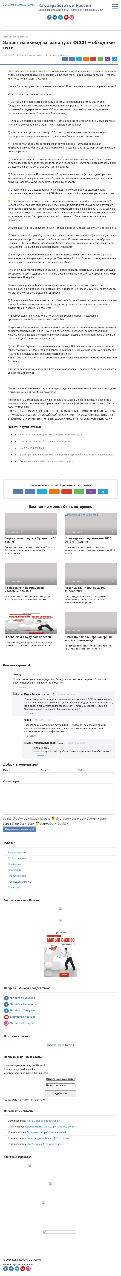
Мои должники (17, 858)
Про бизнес (14, 864)
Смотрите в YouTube (22, 1016)
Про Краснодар (17, 875)
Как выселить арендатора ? (43, 1120)
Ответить (21, 687)
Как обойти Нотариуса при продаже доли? (50, 1126)
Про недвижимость (19, 881)
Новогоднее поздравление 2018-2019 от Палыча (88, 539)
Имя (6, 770)
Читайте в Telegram (22, 1010)
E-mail (45, 770)
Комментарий (11, 781)
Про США (13, 887)
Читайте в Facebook (22, 997)
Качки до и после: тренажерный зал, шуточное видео (88, 638)
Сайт (81, 770)
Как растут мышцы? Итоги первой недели (45, 441)
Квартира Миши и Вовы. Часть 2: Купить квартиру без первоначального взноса (67, 454)
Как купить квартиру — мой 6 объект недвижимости (51, 434)
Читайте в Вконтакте (22, 1004)
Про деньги (15, 870)
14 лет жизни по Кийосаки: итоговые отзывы (47, 461)
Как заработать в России (64, 5)
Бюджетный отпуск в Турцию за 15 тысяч (30, 539)
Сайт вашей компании (33, 447)
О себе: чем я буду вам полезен (28, 637)
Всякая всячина (35, 55)
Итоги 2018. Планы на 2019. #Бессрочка (85, 589)
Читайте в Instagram (22, 1023)
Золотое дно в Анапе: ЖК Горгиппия (48, 1138)
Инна (11, 1126)
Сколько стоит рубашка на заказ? (46, 1132)
